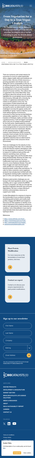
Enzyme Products (9, 387)
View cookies (27, 453)
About (5, 403)
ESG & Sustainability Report (13, 406)
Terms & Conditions (8, 435)
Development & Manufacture (14, 390)
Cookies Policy (7, 440)
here (4, 448)
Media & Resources (15, 62)
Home (4, 62)
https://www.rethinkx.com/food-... (14, 219)
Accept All (17, 453)
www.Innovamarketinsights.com (14, 224)
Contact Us (7, 412)
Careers (6, 409)
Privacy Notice (7, 437)
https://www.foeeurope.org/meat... (15, 221)
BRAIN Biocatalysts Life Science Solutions (14, 396)
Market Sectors (9, 393)
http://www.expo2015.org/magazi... (15, 222)
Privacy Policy (6, 363)
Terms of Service (16, 363)
